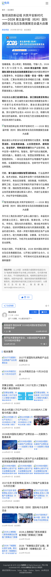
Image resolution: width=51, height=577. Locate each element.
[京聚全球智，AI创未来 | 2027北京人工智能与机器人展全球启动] (25, 396)
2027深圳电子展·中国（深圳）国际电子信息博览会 (25, 509)
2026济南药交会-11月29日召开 (33, 373)
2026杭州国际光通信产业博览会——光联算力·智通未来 (25, 435)
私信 (45, 312)
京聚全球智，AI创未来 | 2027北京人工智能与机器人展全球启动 (24, 387)
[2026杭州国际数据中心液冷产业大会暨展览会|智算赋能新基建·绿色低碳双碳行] (25, 469)
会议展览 (27, 30)
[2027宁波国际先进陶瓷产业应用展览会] (10, 361)
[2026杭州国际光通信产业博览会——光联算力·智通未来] (25, 445)
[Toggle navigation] (47, 3)
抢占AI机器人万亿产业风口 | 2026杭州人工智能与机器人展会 (24, 411)
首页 (3, 10)
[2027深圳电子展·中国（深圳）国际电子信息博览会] (25, 518)
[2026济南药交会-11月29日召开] (10, 375)
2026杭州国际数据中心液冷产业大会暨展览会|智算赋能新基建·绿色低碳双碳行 (25, 460)
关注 (35, 312)
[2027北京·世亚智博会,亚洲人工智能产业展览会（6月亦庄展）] (25, 494)
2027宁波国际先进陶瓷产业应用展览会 (34, 359)
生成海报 (10, 305)
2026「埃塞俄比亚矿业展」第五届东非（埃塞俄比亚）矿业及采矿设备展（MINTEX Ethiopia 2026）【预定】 (34, 547)
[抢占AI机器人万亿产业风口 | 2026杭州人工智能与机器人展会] (25, 420)
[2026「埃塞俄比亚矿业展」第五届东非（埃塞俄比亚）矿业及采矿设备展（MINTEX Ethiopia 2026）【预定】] (10, 549)
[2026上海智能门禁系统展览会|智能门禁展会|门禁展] (10, 535)
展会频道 (5, 30)
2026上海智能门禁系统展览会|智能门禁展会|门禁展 (33, 533)
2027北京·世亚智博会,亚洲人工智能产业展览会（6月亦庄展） (25, 484)
